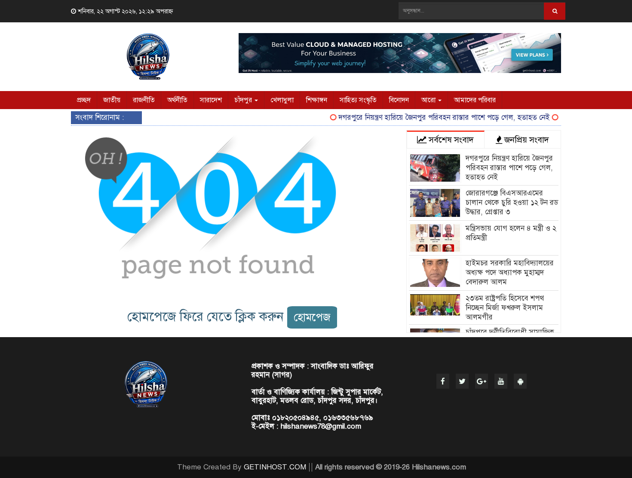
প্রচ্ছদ (84, 100)
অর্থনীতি (177, 100)
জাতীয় (111, 100)
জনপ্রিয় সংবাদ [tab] (525, 139)
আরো (429, 100)
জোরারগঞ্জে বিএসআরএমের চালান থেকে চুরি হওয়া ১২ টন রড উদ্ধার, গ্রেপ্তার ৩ (512, 202)
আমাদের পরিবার (475, 100)
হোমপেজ (312, 317)
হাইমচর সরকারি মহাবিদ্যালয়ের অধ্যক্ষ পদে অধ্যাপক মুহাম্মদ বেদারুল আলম (510, 272)
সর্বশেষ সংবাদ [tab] (450, 139)
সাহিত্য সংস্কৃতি (358, 100)
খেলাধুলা (282, 100)
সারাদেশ (211, 100)
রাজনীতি (144, 100)
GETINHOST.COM (275, 467)
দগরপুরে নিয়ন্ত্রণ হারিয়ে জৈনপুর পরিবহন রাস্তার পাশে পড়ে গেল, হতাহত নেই (437, 117)
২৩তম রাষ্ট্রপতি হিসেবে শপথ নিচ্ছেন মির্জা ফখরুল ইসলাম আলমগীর (505, 308)
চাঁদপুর (244, 100)
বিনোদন (399, 100)
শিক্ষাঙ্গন (316, 100)
